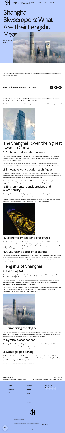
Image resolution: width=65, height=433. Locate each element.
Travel (52, 2)
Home (15, 2)
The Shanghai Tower (8, 156)
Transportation (42, 2)
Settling (31, 2)
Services (11, 389)
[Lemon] (49, 388)
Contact (11, 396)
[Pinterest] (55, 388)
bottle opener (26, 282)
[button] (51, 87)
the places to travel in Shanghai (26, 363)
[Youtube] (46, 388)
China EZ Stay (25, 4)
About (17, 4)
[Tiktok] (52, 388)
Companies (23, 2)
